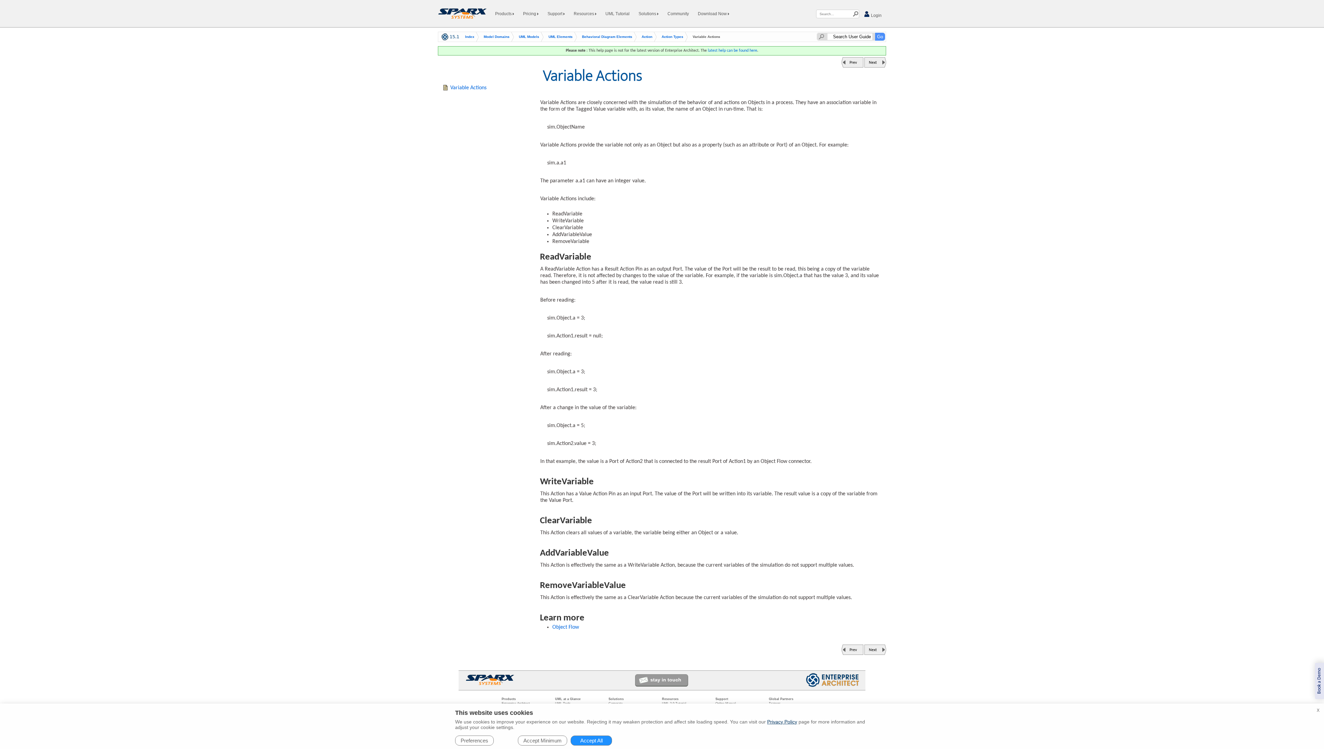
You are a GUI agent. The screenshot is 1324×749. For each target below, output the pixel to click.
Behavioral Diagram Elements (607, 37)
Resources (584, 13)
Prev (853, 63)
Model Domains (497, 37)
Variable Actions (468, 88)
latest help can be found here (732, 51)
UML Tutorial (617, 13)
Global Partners (781, 699)
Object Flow (565, 627)
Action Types (672, 37)
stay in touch (665, 679)
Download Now (713, 13)
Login (876, 15)
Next (873, 63)
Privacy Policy (782, 722)
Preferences (474, 740)
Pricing (530, 13)
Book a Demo (1319, 681)
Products (504, 13)
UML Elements (561, 37)
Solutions (648, 13)
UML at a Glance (568, 699)
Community (678, 13)
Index (469, 37)
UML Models (529, 37)
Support (555, 13)
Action (647, 37)
